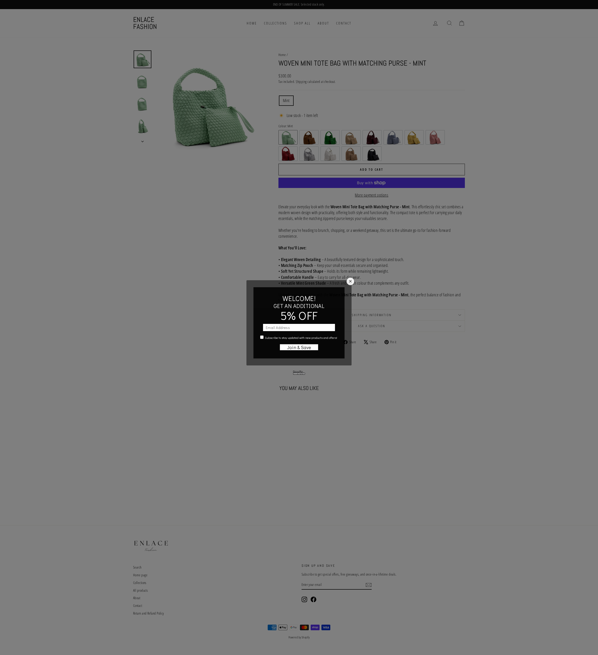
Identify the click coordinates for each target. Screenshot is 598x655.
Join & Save (299, 347)
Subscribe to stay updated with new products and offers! (301, 338)
